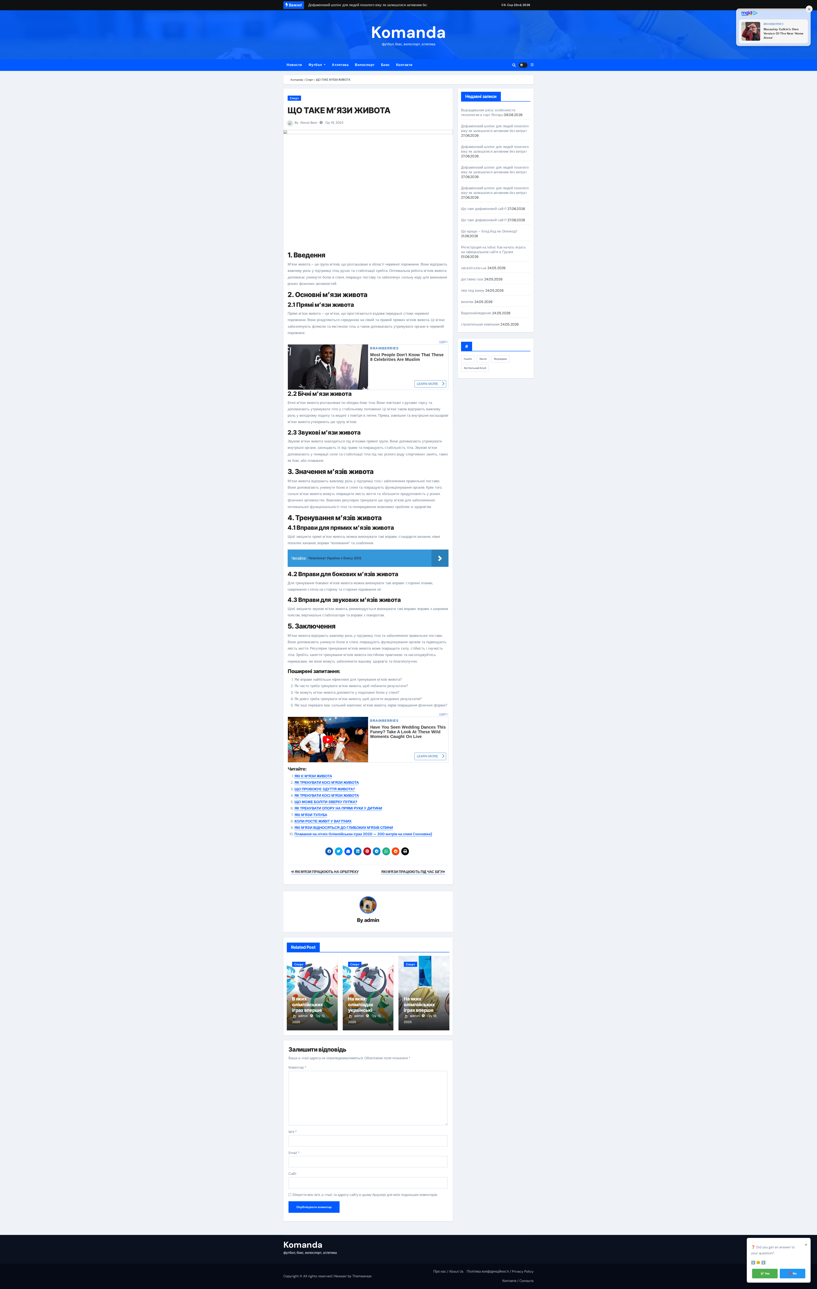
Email (294, 1153)
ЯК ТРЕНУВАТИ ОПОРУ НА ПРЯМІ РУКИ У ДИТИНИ (338, 808)
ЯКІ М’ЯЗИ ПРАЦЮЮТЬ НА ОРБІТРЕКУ (326, 872)
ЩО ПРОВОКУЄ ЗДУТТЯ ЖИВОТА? (324, 789)
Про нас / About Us (448, 1271)
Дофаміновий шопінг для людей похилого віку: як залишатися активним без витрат (495, 128)
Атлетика (340, 65)
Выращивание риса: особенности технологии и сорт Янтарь (488, 112)
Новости (294, 65)
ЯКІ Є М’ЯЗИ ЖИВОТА (313, 776)
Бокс (385, 65)
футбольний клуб (475, 368)
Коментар (297, 1067)
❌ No (792, 1273)
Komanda (408, 32)
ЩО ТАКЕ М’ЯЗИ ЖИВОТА (339, 110)
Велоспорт (365, 65)
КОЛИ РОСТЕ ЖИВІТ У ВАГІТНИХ (322, 821)
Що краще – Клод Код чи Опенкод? (489, 231)
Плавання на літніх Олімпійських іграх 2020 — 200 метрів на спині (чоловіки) (363, 834)
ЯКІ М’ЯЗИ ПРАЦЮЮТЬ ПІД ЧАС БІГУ (411, 872)
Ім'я (293, 1132)
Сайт (292, 1173)
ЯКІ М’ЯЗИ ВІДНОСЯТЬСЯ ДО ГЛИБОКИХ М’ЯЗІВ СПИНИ (343, 827)
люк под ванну (472, 290)
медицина (500, 359)
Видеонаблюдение (476, 313)
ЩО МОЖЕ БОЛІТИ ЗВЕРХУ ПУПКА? (325, 802)
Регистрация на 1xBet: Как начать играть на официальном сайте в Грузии (493, 249)
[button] (532, 65)
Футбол (316, 65)
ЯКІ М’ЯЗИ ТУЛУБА (310, 814)
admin (371, 920)
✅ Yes (765, 1273)
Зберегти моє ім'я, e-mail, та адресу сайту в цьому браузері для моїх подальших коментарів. (365, 1195)
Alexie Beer (308, 123)
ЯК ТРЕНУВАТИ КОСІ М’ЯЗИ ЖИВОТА (326, 782)
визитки (467, 302)
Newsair (340, 1276)
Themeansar (361, 1276)
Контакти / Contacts (518, 1281)
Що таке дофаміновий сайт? (484, 209)
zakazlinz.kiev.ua (473, 268)
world (483, 359)
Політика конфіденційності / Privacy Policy (500, 1271)
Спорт (294, 98)
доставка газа (472, 279)
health (468, 359)
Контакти (404, 65)
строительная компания (480, 324)
